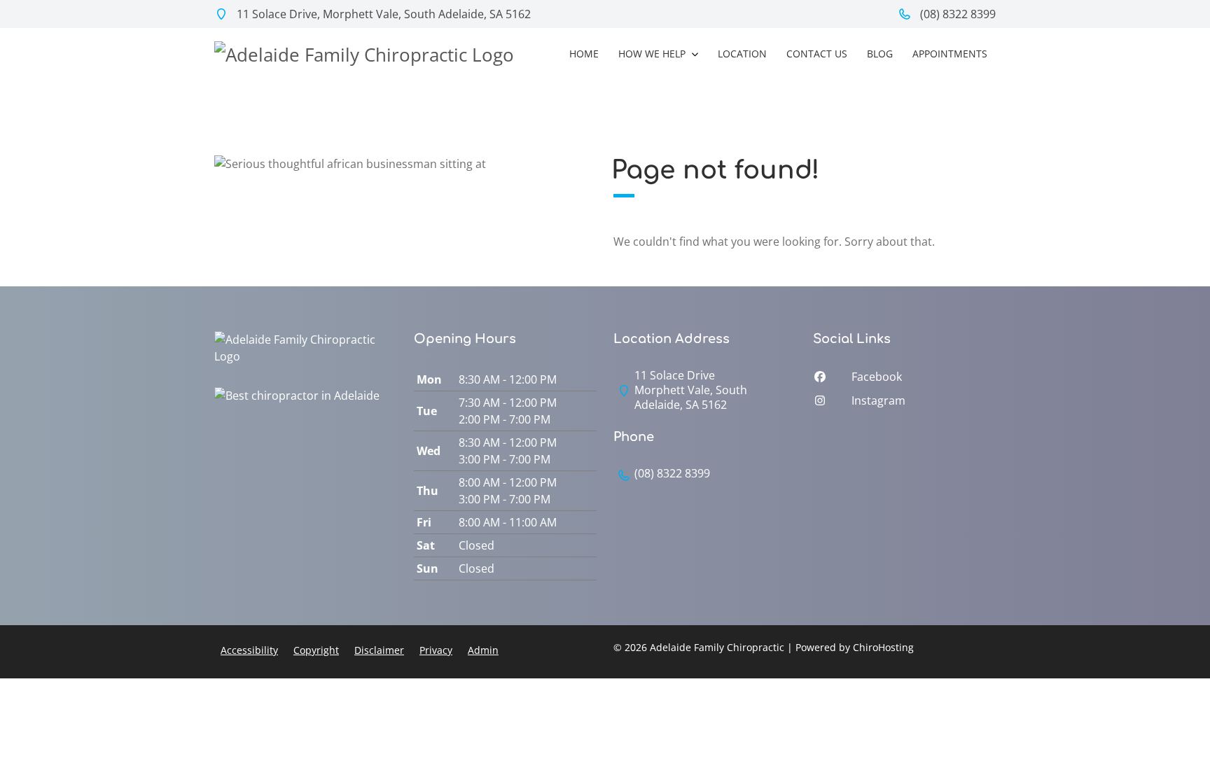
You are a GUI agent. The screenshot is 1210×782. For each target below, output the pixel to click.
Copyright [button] (316, 650)
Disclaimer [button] (379, 650)
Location (742, 53)
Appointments (949, 53)
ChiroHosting (883, 647)
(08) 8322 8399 (956, 14)
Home (584, 53)
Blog (880, 53)
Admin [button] (483, 650)
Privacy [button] (435, 650)
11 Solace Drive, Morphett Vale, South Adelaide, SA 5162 (382, 14)
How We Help (653, 53)
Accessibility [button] (249, 650)
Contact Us (816, 53)
